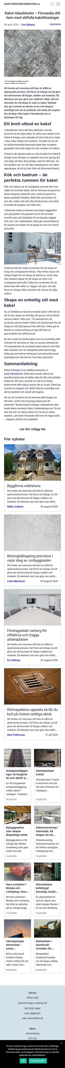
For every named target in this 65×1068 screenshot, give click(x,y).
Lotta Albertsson (16, 581)
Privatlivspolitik (38, 1061)
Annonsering (32, 1033)
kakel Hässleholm (13, 373)
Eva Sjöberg (28, 24)
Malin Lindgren (15, 506)
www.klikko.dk (35, 1018)
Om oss (32, 1038)
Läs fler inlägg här (32, 429)
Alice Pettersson (16, 734)
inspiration (55, 24)
